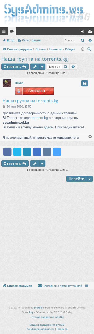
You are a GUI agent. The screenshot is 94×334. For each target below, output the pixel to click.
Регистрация (31, 40)
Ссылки (5, 32)
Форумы (13, 32)
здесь (48, 127)
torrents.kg (40, 118)
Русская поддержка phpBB (47, 317)
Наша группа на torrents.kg (34, 58)
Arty (31, 312)
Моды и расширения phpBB (47, 324)
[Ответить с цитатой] (84, 83)
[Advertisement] (47, 233)
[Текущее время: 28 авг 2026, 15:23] (82, 49)
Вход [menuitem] (83, 32)
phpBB (38, 307)
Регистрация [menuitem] (91, 32)
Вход (10, 40)
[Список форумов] (47, 13)
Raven (19, 82)
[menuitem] (89, 49)
